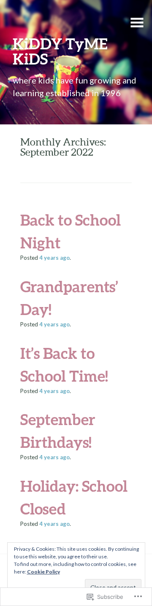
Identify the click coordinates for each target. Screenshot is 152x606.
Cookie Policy (43, 571)
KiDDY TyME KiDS (60, 51)
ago (54, 257)
